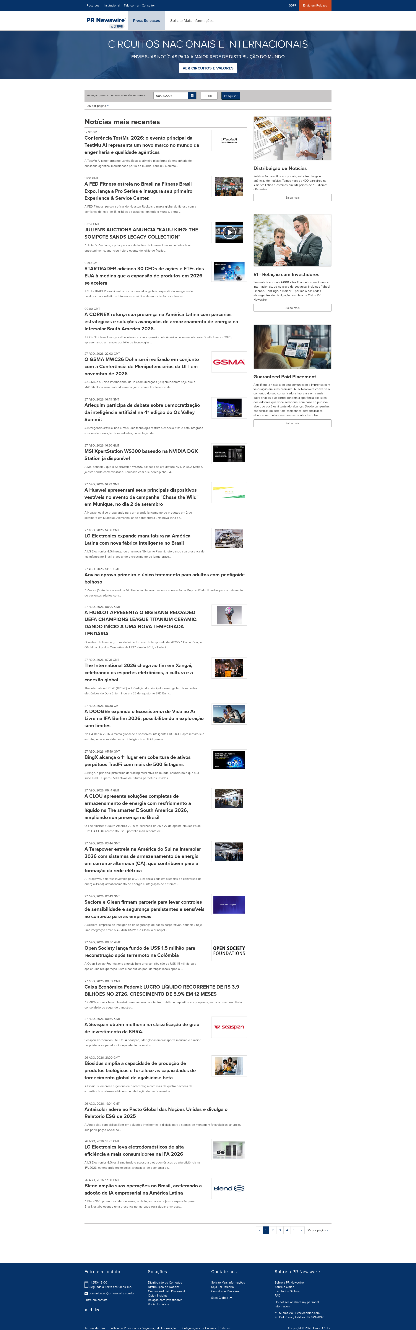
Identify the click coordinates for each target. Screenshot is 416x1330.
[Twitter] (86, 1309)
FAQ (277, 1295)
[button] (192, 95)
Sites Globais (220, 1297)
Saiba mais (293, 197)
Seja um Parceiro (222, 1287)
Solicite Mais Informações (191, 20)
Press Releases (146, 20)
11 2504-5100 (98, 1282)
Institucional (112, 5)
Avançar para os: (116, 95)
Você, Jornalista (158, 1304)
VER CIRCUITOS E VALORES (208, 68)
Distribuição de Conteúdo (165, 1282)
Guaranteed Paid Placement (166, 1291)
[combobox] (209, 96)
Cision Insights (157, 1295)
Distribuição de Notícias (164, 1287)
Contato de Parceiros (225, 1291)
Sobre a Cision (284, 1287)
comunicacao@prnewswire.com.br (111, 1293)
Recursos (93, 5)
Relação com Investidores (165, 1300)
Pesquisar (230, 96)
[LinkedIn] (97, 1309)
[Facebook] (91, 1309)
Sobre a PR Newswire (289, 1282)
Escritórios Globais (287, 1291)
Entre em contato (95, 1300)
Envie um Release (315, 5)
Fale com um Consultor (139, 5)
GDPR (293, 5)
